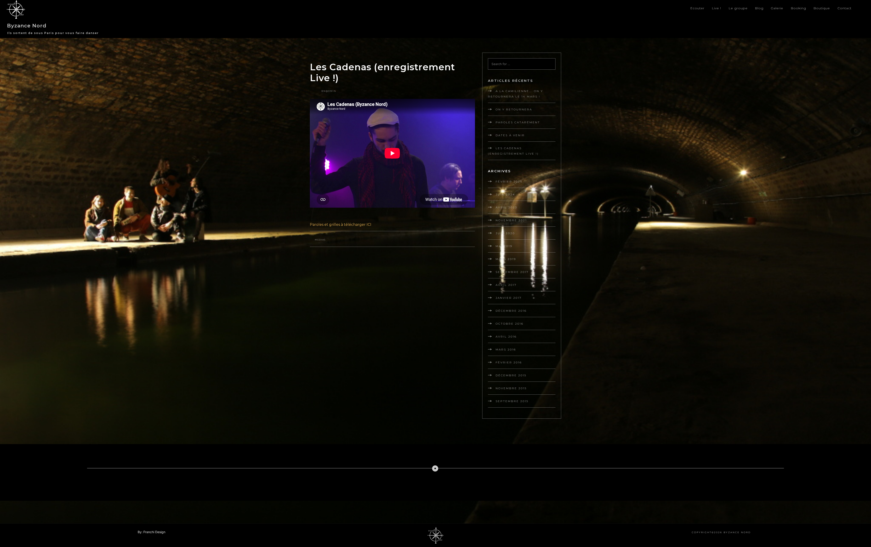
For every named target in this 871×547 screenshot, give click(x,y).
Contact (844, 8)
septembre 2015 (512, 401)
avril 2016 (506, 336)
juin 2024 (505, 194)
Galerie (777, 8)
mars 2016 (506, 349)
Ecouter (697, 8)
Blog (759, 8)
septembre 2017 (512, 272)
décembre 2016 (511, 310)
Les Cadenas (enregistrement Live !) (513, 150)
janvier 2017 (509, 297)
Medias (320, 239)
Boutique (821, 8)
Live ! (716, 8)
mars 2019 (506, 259)
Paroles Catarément (518, 122)
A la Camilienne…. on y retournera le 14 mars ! (515, 93)
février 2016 (509, 362)
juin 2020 (505, 233)
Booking (798, 8)
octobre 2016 (510, 323)
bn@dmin (328, 91)
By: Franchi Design (151, 532)
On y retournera (514, 109)
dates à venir (510, 135)
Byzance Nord (26, 26)
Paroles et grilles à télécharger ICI (340, 224)
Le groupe (738, 8)
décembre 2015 (511, 375)
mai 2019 (504, 246)
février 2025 (509, 181)
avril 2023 (506, 207)
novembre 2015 (511, 388)
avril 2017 (506, 285)
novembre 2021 (511, 220)
